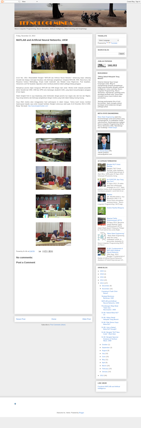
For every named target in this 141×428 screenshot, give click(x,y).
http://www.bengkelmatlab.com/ (38, 106)
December (106, 286)
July (103, 353)
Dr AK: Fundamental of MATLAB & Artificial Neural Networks (115, 250)
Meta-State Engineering (106, 117)
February (105, 368)
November (106, 289)
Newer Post (20, 319)
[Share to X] (48, 251)
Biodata (109, 194)
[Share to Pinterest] (52, 251)
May (103, 359)
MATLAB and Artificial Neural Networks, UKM (110, 302)
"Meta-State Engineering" (115, 233)
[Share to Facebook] (50, 251)
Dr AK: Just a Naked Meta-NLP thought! (109, 328)
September (106, 347)
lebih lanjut (113, 127)
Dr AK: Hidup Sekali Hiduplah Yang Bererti (110, 318)
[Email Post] (39, 251)
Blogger (81, 413)
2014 (102, 280)
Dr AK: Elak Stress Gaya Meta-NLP (110, 323)
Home (54, 319)
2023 (102, 271)
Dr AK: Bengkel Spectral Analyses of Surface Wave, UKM (110, 339)
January (105, 371)
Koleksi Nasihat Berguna (115, 208)
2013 (102, 283)
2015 (102, 277)
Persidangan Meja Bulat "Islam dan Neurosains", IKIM (110, 308)
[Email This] (43, 251)
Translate (114, 43)
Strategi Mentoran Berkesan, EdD (108, 297)
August (104, 350)
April (104, 362)
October (105, 344)
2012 (102, 375)
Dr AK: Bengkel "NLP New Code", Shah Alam (111, 333)
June (104, 356)
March (104, 366)
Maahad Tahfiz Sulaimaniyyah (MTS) (114, 219)
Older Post (86, 319)
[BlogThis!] (46, 251)
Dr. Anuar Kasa (103, 151)
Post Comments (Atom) (57, 325)
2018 (102, 274)
